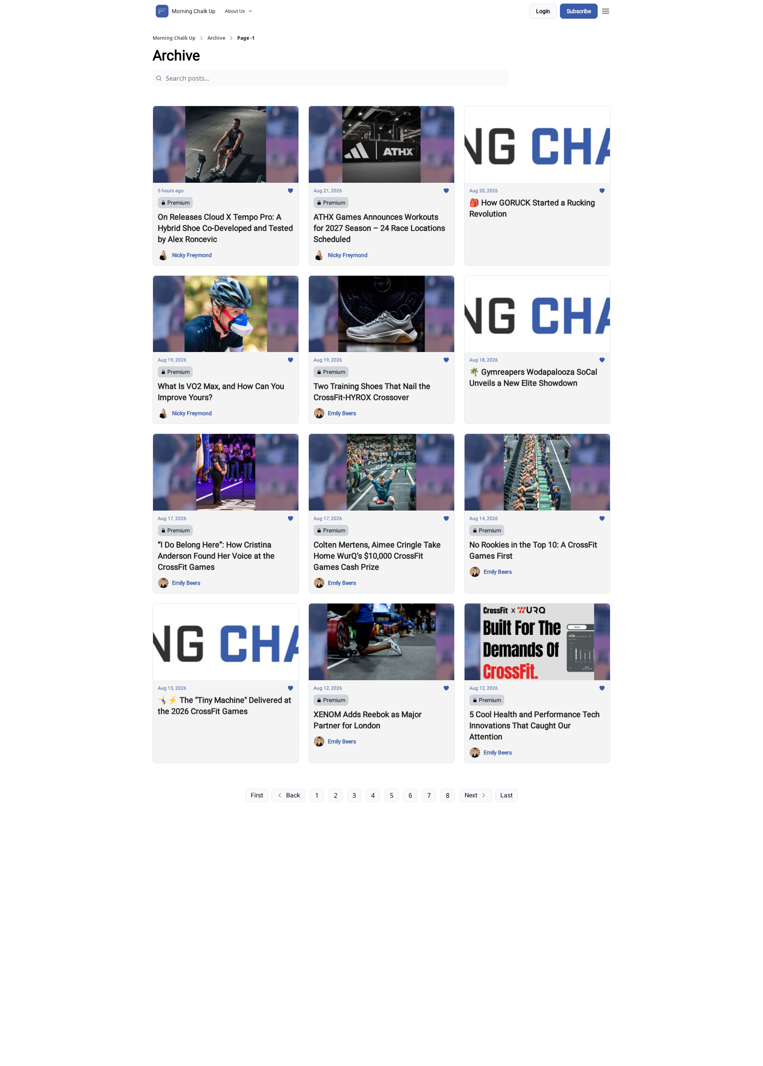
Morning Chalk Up (174, 38)
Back (293, 795)
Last (506, 795)
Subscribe (579, 11)
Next (471, 795)
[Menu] (605, 10)
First (257, 795)
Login (543, 11)
